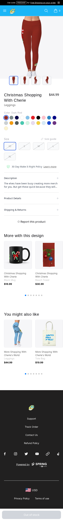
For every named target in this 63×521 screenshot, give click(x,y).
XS (10, 146)
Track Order (31, 426)
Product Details (12, 198)
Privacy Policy (22, 498)
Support (31, 418)
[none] (48, 139)
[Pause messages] (58, 2)
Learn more (50, 166)
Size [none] (6, 139)
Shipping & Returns (15, 209)
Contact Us (31, 435)
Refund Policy (31, 443)
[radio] (10, 146)
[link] (18, 255)
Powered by (23, 464)
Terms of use (42, 498)
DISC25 (26, 2)
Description (10, 178)
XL (10, 156)
